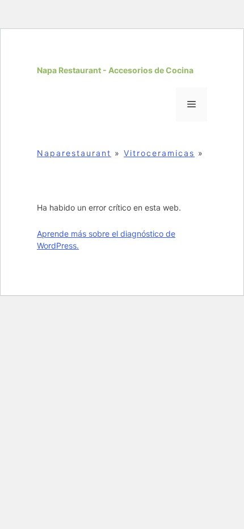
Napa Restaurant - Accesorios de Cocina (115, 70)
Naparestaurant (74, 153)
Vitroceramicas (159, 153)
